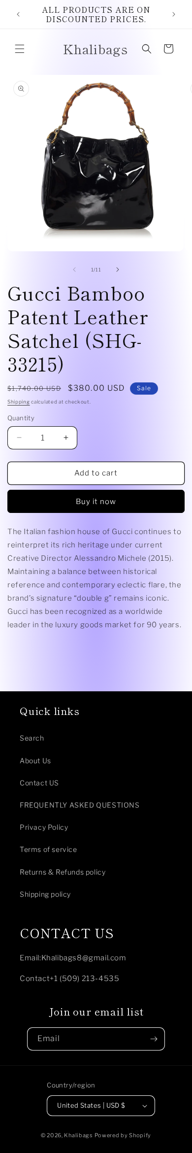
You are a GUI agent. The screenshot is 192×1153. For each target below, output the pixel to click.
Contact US (39, 783)
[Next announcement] (174, 14)
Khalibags (78, 1135)
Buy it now (96, 501)
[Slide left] (74, 269)
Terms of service (48, 849)
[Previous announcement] (18, 14)
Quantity (20, 418)
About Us (35, 760)
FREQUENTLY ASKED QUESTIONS (80, 805)
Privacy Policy (44, 827)
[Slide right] (117, 269)
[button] (20, 49)
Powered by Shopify (123, 1135)
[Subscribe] (153, 1039)
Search (32, 738)
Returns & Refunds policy (62, 872)
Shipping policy (45, 894)
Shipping (18, 402)
